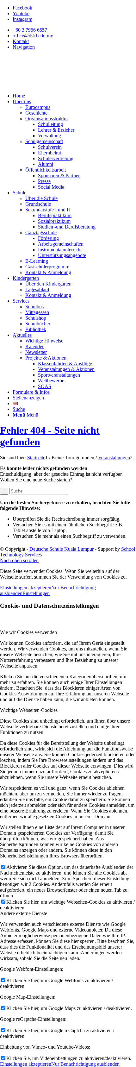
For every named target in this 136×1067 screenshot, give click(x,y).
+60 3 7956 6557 (30, 30)
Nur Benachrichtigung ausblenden (85, 1064)
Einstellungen (36, 593)
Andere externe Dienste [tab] (23, 913)
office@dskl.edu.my (33, 35)
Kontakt (21, 41)
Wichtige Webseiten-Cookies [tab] (29, 710)
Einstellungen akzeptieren (25, 587)
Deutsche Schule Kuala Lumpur (61, 549)
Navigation (24, 47)
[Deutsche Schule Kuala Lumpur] (47, 85)
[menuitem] (74, 30)
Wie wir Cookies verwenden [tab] (28, 632)
